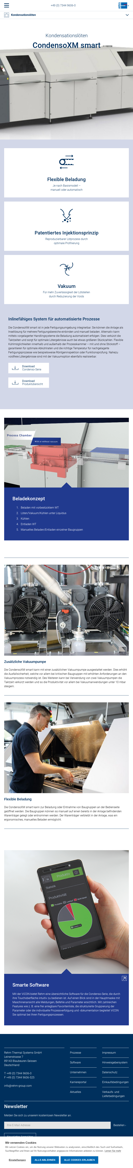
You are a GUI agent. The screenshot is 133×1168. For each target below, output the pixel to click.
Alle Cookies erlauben (79, 1160)
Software (75, 1062)
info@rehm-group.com (18, 1085)
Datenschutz (109, 1072)
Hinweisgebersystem (114, 1062)
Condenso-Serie (31, 368)
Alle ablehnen (45, 1160)
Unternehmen (78, 1072)
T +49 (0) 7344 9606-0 (18, 1073)
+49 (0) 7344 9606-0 (63, 5)
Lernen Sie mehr (113, 1151)
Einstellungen (17, 1160)
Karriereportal (78, 1082)
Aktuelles (75, 1092)
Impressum (109, 1052)
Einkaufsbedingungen (115, 1082)
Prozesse (75, 1052)
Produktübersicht (32, 382)
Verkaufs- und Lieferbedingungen (113, 1094)
